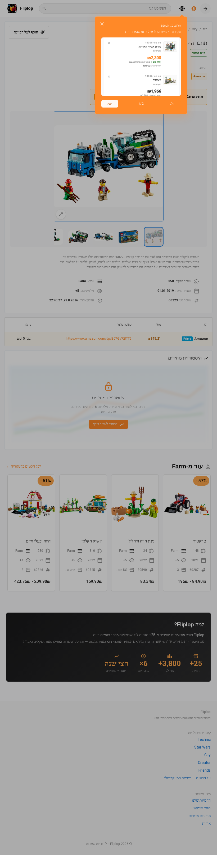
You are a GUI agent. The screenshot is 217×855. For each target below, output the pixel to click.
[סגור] (102, 24)
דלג (172, 103)
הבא (109, 103)
